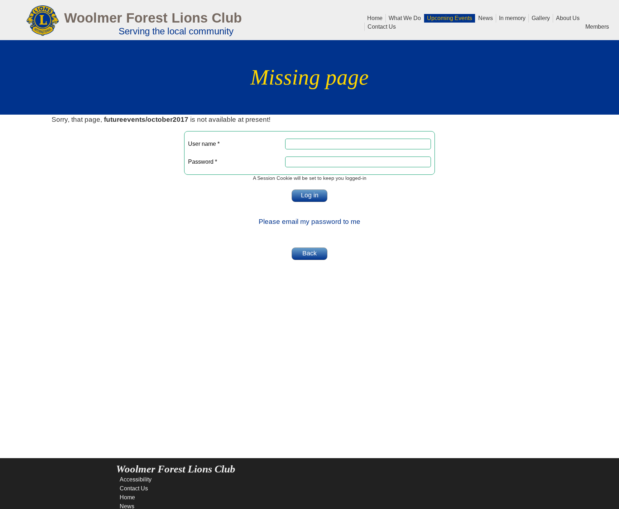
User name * (204, 144)
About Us (566, 17)
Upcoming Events (448, 17)
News (484, 17)
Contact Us (382, 26)
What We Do (403, 17)
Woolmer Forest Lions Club (153, 17)
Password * (202, 162)
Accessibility (136, 479)
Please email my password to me (309, 221)
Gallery (539, 17)
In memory (511, 17)
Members (595, 26)
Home (374, 17)
